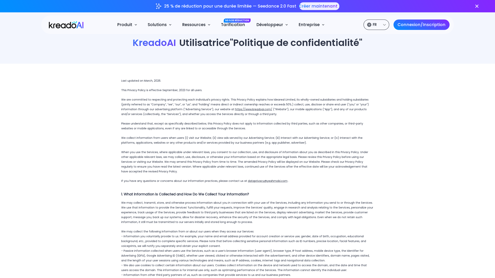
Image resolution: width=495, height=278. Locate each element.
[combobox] (377, 25)
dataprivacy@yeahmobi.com (268, 181)
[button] (127, 25)
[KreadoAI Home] (63, 24)
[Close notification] (477, 6)
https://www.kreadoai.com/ (253, 109)
